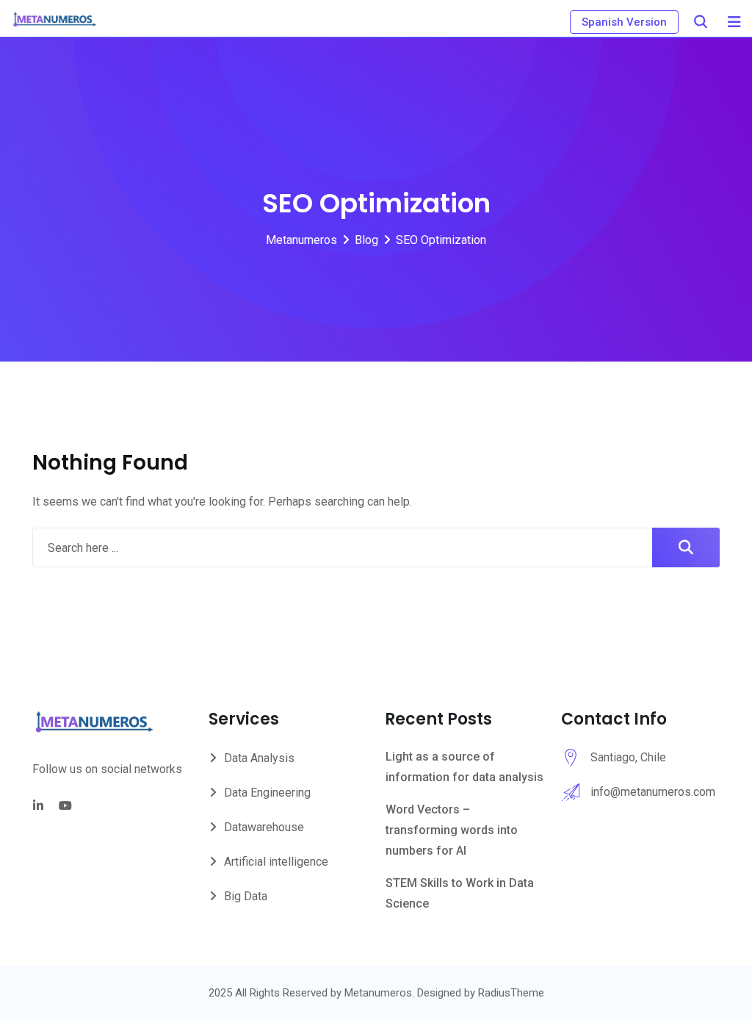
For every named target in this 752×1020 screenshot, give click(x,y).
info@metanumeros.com (652, 792)
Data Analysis (259, 758)
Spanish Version (624, 22)
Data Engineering (267, 793)
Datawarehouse (264, 827)
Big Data (245, 896)
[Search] (700, 22)
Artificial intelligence (276, 862)
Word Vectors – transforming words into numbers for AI (452, 830)
